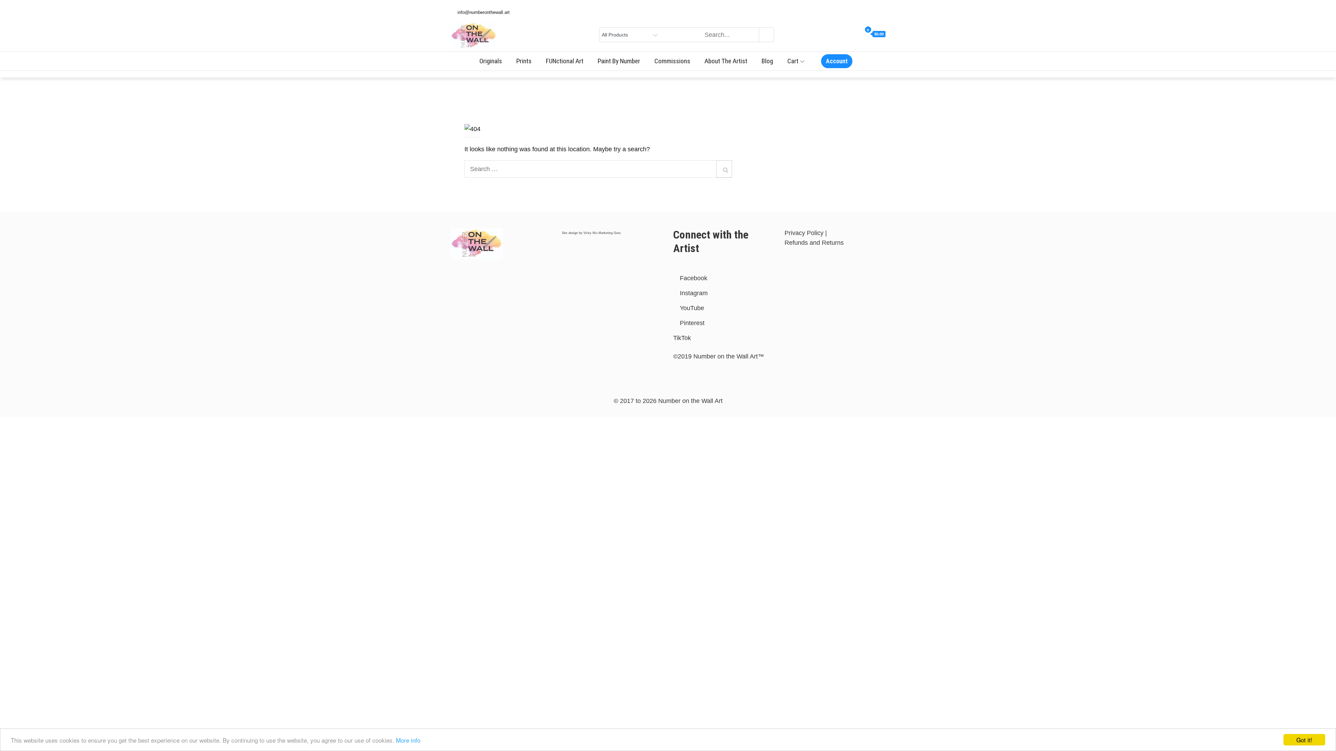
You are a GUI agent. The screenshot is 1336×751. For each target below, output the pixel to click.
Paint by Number (619, 61)
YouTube (691, 308)
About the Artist (726, 61)
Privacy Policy (804, 232)
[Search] (724, 169)
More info (408, 740)
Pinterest (691, 323)
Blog (767, 61)
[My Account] (858, 34)
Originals (490, 61)
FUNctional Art (564, 61)
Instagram (693, 293)
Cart (792, 61)
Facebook (692, 278)
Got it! (1304, 739)
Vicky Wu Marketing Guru (602, 233)
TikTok (682, 337)
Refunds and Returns (814, 242)
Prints (524, 61)
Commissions (672, 61)
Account (837, 61)
